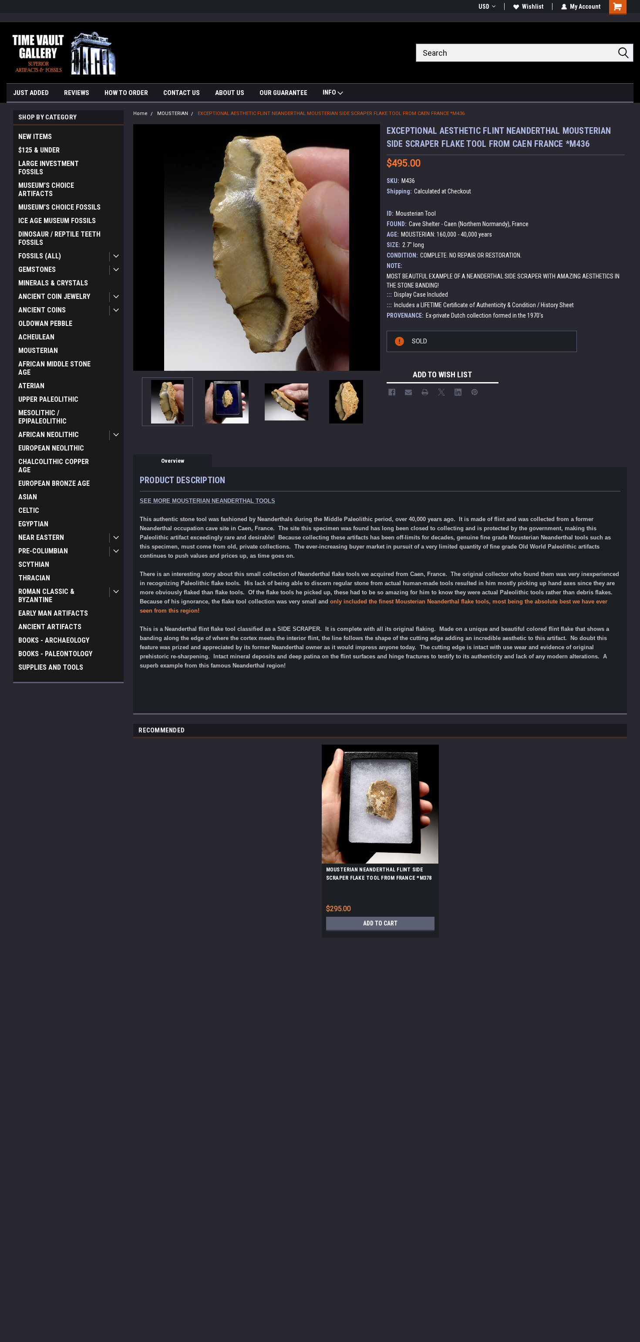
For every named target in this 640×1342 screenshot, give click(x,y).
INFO (330, 92)
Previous (142, 247)
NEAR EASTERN (41, 537)
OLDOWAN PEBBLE (45, 323)
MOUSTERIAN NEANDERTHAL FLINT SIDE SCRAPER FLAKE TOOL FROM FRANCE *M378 (379, 874)
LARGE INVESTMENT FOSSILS (48, 167)
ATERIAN (31, 386)
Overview (172, 461)
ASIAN (27, 497)
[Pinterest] (474, 392)
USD (483, 6)
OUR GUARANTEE (283, 93)
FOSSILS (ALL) (39, 256)
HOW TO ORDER (126, 93)
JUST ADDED (31, 93)
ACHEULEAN (36, 337)
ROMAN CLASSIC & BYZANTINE (46, 595)
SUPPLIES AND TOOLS (50, 667)
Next (371, 247)
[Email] (408, 392)
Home (140, 113)
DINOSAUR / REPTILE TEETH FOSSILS (59, 238)
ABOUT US (229, 93)
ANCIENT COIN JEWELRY (54, 296)
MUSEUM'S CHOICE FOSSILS (59, 207)
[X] (441, 392)
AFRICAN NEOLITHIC (48, 434)
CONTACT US (181, 93)
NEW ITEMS (35, 136)
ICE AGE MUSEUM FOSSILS (57, 221)
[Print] (424, 392)
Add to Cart (380, 923)
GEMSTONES (37, 269)
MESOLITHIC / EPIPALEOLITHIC (42, 417)
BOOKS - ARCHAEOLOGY (53, 640)
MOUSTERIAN (38, 350)
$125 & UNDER (39, 150)
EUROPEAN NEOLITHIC (51, 448)
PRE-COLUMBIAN (43, 551)
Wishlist (532, 6)
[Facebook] (391, 392)
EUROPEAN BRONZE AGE (54, 483)
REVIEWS (76, 93)
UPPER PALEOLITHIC (48, 399)
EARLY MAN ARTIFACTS (53, 613)
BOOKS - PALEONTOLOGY (55, 654)
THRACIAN (34, 578)
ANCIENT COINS (42, 310)
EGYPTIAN (33, 524)
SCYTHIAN (33, 564)
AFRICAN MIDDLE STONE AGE (54, 368)
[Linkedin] (458, 392)
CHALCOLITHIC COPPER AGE (53, 466)
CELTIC (28, 510)
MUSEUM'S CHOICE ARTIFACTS (46, 189)
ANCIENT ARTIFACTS (49, 627)
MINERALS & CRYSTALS (53, 283)
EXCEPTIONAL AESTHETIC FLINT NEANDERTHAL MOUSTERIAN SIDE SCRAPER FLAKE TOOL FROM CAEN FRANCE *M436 (331, 113)
